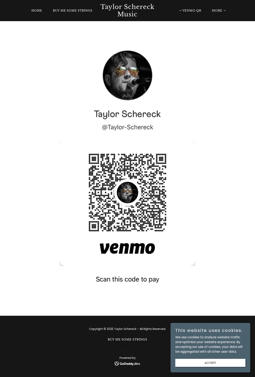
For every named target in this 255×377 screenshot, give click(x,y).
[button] (217, 10)
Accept (210, 362)
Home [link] (36, 10)
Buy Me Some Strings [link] (72, 10)
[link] (128, 15)
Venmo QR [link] (191, 10)
